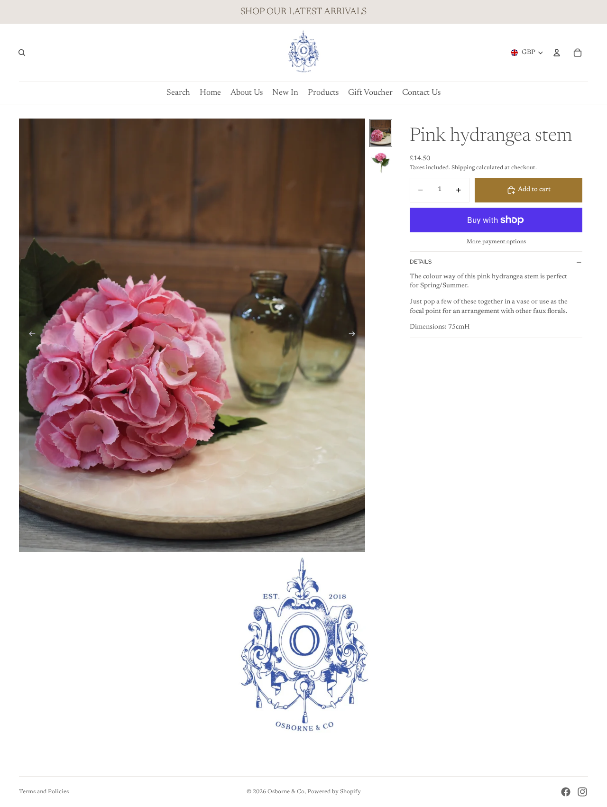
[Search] (21, 52)
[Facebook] (565, 792)
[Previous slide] (29, 335)
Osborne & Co (285, 792)
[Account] (556, 52)
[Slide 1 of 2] (380, 133)
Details (421, 262)
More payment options (496, 242)
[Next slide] (354, 335)
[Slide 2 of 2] (380, 163)
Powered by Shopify (334, 792)
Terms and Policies (44, 792)
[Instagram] (582, 792)
